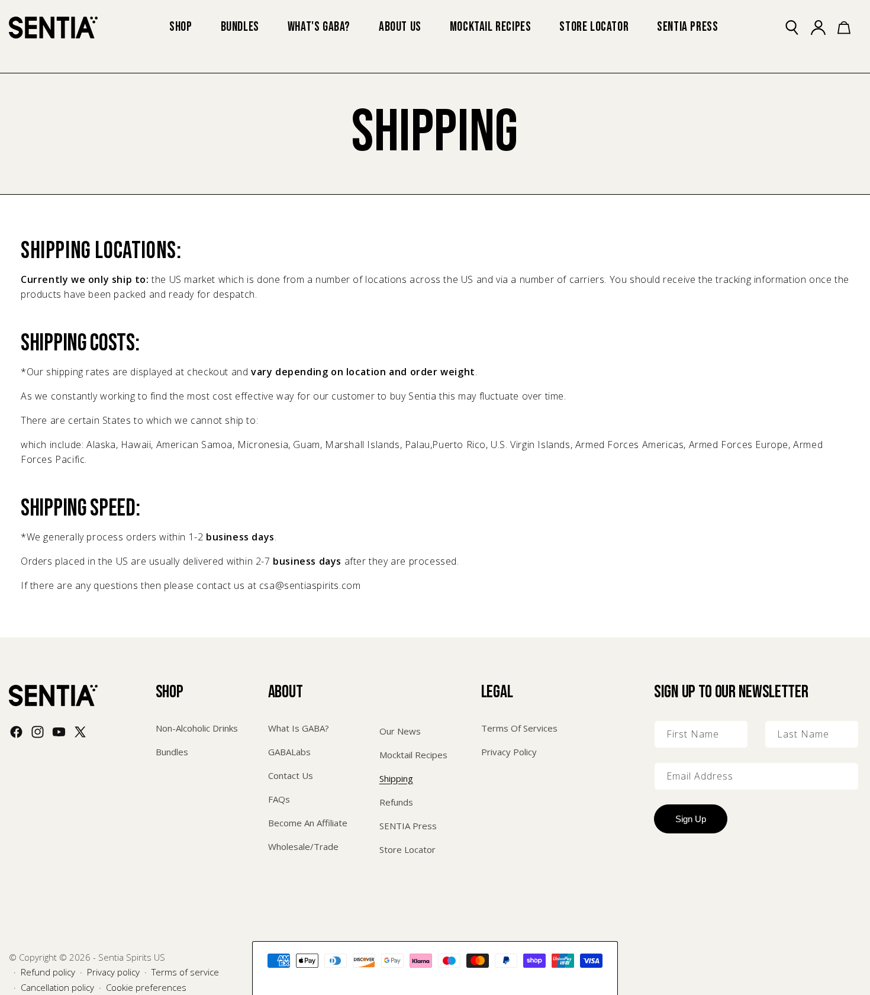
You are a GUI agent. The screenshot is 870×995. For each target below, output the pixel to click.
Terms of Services (519, 728)
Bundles (172, 752)
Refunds (396, 802)
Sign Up (690, 819)
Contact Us (290, 775)
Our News (400, 731)
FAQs (279, 799)
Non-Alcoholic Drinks (197, 728)
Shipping (396, 778)
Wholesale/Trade (303, 846)
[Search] (798, 27)
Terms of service (185, 972)
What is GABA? (298, 728)
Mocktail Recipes (413, 755)
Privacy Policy (509, 752)
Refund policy (48, 972)
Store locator (407, 849)
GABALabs (289, 752)
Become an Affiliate (307, 823)
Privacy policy (113, 972)
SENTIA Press (408, 826)
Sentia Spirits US (131, 957)
